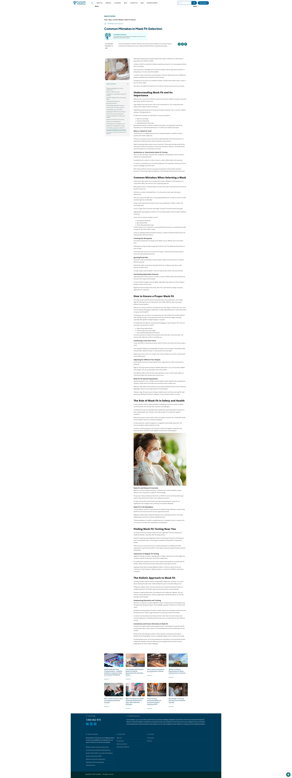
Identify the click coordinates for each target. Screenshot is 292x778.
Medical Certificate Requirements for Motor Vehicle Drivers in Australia (177, 671)
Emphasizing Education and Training (116, 130)
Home (106, 19)
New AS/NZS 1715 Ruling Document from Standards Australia (177, 700)
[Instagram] (95, 724)
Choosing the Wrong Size (113, 101)
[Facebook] (87, 724)
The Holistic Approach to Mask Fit (115, 128)
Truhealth (98, 774)
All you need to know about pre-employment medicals (155, 670)
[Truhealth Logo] (79, 3)
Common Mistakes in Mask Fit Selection (133, 29)
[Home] (92, 3)
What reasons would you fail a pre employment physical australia (113, 700)
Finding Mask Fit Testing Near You (115, 123)
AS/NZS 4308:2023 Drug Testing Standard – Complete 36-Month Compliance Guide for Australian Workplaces (113, 672)
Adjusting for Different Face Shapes (115, 111)
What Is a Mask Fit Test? (112, 92)
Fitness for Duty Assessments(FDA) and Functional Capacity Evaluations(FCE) (154, 701)
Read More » (106, 679)
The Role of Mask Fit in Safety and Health (115, 116)
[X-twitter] (91, 724)
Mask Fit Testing (109, 16)
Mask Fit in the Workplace (113, 121)
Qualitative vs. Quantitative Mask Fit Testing (116, 94)
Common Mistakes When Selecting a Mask (116, 98)
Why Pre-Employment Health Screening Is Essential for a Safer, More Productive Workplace (135, 701)
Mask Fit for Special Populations (115, 114)
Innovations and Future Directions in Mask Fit (116, 132)
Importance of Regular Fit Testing (115, 125)
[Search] (194, 3)
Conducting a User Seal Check (114, 109)
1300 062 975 (93, 719)
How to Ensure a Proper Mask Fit (115, 107)
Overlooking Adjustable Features (115, 105)
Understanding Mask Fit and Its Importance (114, 89)
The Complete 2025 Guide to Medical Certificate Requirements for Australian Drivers (134, 672)
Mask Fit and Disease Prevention (115, 119)
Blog (110, 19)
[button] (179, 44)
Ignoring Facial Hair (111, 103)
